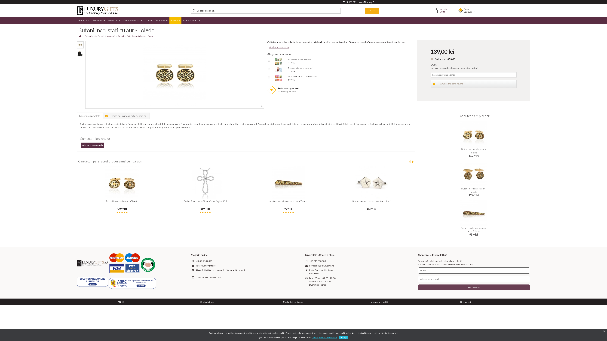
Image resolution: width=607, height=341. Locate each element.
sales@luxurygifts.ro (368, 2)
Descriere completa (89, 115)
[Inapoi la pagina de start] (80, 36)
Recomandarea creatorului (300, 68)
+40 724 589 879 (204, 261)
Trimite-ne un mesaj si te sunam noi (128, 115)
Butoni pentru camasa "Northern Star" (371, 201)
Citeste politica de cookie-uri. (324, 337)
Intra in (443, 10)
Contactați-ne (207, 302)
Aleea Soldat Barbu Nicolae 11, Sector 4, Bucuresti (220, 270)
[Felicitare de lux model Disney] (278, 78)
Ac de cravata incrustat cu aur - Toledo (288, 201)
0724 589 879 (349, 2)
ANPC (121, 302)
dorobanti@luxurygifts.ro (321, 265)
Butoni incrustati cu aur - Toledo (122, 201)
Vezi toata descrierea (279, 47)
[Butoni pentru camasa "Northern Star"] (371, 182)
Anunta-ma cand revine (451, 83)
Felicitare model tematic (299, 59)
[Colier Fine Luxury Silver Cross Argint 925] (205, 182)
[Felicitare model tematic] (278, 61)
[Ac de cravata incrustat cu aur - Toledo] (288, 182)
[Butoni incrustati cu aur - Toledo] (80, 45)
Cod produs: (441, 59)
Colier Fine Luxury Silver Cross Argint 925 (205, 201)
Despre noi (465, 302)
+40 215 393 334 (317, 261)
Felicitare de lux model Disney (302, 76)
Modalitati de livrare (293, 302)
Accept (343, 337)
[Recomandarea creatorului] (278, 69)
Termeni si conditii (379, 302)
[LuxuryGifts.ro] (97, 10)
